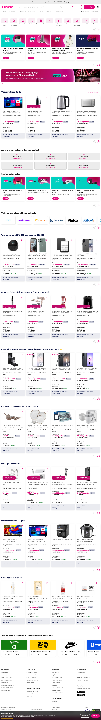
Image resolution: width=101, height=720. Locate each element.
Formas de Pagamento (8, 707)
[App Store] (81, 692)
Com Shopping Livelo (6, 677)
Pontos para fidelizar (82, 680)
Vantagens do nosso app (83, 688)
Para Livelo (29, 696)
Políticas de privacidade (58, 687)
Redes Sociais (56, 707)
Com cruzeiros (30, 682)
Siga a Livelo (55, 709)
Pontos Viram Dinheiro (7, 687)
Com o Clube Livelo (31, 677)
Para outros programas (32, 691)
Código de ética (56, 682)
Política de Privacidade (7, 718)
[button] (2, 2)
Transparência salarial (57, 692)
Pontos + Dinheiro (5, 690)
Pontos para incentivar (83, 675)
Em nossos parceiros (6, 680)
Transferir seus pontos (33, 688)
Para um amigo (30, 693)
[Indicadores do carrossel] (50, 83)
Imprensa (54, 685)
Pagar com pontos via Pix (7, 685)
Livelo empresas (81, 672)
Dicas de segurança (57, 677)
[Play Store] (81, 695)
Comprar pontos (57, 698)
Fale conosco (55, 672)
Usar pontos (5, 669)
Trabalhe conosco (56, 690)
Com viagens (4, 672)
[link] (7, 7)
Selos (86, 707)
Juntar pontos (31, 669)
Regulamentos (55, 675)
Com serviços (4, 675)
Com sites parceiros (32, 672)
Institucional (55, 669)
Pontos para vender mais (83, 677)
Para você (54, 701)
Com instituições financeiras (34, 675)
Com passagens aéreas (32, 680)
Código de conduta (57, 680)
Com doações (4, 682)
